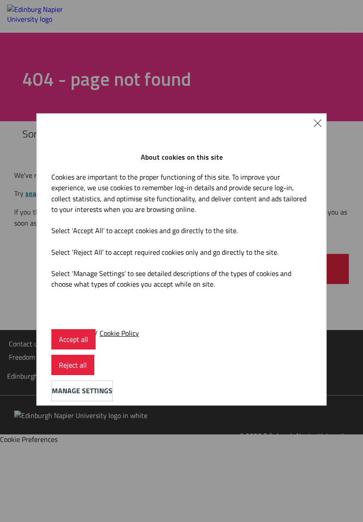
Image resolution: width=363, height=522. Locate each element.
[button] (317, 122)
